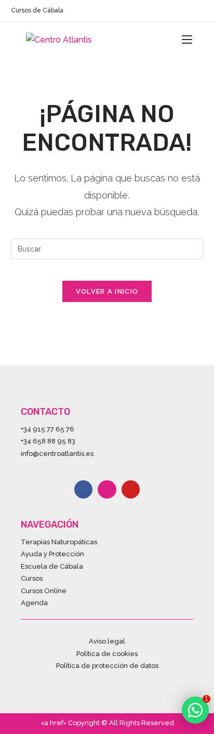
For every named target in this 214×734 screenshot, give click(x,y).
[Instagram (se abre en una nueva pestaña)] (188, 11)
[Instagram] (107, 489)
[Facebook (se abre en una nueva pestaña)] (176, 11)
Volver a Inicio (107, 291)
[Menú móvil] (187, 40)
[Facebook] (83, 489)
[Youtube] (131, 489)
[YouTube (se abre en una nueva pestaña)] (198, 11)
